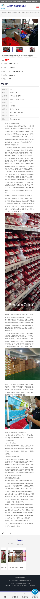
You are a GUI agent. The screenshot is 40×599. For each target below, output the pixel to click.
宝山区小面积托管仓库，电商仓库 (30, 567)
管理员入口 (27, 585)
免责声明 (20, 585)
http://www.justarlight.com (8, 533)
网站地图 (32, 585)
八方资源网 (14, 585)
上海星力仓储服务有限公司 (16, 583)
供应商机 (14, 12)
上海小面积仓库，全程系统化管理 (11, 567)
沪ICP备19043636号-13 (25, 580)
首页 (8, 12)
